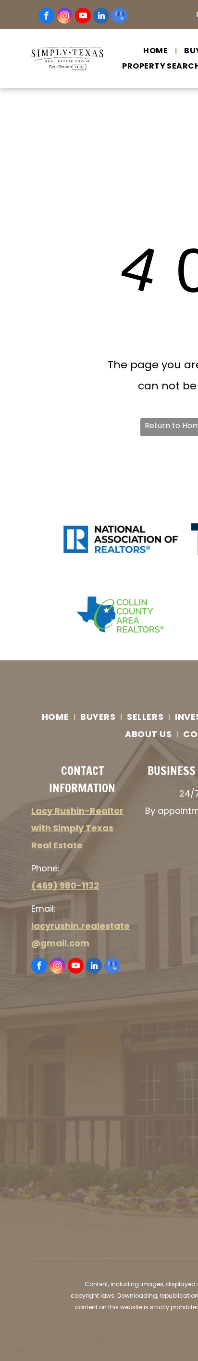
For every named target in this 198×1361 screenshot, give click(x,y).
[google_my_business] (119, 17)
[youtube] (83, 17)
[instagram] (65, 17)
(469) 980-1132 (65, 886)
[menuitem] (156, 51)
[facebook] (46, 17)
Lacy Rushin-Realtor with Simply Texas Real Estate (77, 828)
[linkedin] (101, 17)
